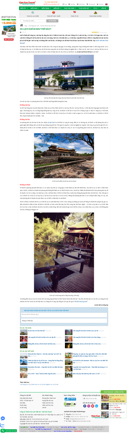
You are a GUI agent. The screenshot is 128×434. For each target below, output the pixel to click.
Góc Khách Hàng (47, 395)
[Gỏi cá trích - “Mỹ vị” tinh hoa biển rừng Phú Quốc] (23, 375)
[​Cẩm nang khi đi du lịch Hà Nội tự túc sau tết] (68, 332)
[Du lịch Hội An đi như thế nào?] (23, 332)
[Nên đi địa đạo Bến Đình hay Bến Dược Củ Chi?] (68, 375)
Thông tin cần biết (25, 395)
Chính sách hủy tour (47, 405)
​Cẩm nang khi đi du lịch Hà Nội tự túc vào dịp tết (41, 337)
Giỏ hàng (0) (91, 4)
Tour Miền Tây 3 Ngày (97, 427)
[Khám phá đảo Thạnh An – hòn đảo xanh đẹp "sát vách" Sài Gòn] (23, 355)
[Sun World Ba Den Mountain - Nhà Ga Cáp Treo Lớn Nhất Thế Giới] (68, 362)
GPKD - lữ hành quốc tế (26, 400)
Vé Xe (95, 8)
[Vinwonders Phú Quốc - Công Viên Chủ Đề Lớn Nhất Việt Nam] (23, 369)
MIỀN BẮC (57, 8)
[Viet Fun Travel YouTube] (92, 406)
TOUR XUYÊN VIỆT (84, 8)
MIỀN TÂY (23, 8)
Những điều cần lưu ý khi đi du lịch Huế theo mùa (41, 344)
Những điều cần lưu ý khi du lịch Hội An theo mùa (87, 344)
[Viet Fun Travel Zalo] (96, 406)
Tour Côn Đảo (83, 429)
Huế (57, 384)
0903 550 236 (84, 416)
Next (107, 14)
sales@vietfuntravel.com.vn (77, 419)
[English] (106, 4)
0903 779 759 (75, 416)
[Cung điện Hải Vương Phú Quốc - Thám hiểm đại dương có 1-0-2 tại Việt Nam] (68, 369)
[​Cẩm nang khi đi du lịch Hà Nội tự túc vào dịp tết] (23, 339)
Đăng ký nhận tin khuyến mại (91, 395)
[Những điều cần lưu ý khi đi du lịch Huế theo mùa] (23, 345)
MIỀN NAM (34, 8)
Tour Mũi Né (32, 431)
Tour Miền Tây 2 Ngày (83, 427)
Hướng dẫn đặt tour (47, 400)
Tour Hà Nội (91, 429)
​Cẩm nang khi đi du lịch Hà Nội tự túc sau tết (85, 331)
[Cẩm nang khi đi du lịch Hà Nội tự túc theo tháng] (68, 339)
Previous (20, 14)
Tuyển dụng (23, 405)
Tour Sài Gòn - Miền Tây (26, 429)
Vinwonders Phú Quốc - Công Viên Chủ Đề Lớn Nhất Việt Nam (45, 367)
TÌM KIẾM (53, 21)
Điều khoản (82, 4)
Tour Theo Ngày (69, 8)
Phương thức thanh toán (49, 398)
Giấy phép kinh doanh (26, 398)
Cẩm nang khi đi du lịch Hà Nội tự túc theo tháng (86, 337)
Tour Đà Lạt (23, 431)
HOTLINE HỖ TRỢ (11, 431)
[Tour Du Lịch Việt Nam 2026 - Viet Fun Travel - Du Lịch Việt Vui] (27, 3)
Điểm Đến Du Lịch (37, 384)
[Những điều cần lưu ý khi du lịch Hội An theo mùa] (68, 345)
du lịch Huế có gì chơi (81, 301)
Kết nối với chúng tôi (89, 403)
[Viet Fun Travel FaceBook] (84, 406)
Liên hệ (103, 8)
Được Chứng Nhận (69, 395)
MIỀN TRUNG (45, 8)
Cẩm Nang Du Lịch (33, 26)
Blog (65, 4)
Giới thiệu (72, 4)
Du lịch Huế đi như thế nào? (48, 26)
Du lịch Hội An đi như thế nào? (36, 331)
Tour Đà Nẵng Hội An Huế (44, 431)
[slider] (95, 32)
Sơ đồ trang (23, 407)
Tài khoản (101, 4)
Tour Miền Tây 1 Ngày (52, 427)
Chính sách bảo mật (47, 403)
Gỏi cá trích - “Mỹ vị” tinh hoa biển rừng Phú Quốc (42, 374)
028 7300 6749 (52, 2)
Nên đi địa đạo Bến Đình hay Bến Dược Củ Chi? (86, 374)
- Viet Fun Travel (44, 424)
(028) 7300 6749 (76, 414)
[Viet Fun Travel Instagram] (88, 406)
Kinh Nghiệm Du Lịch (49, 384)
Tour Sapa (99, 429)
